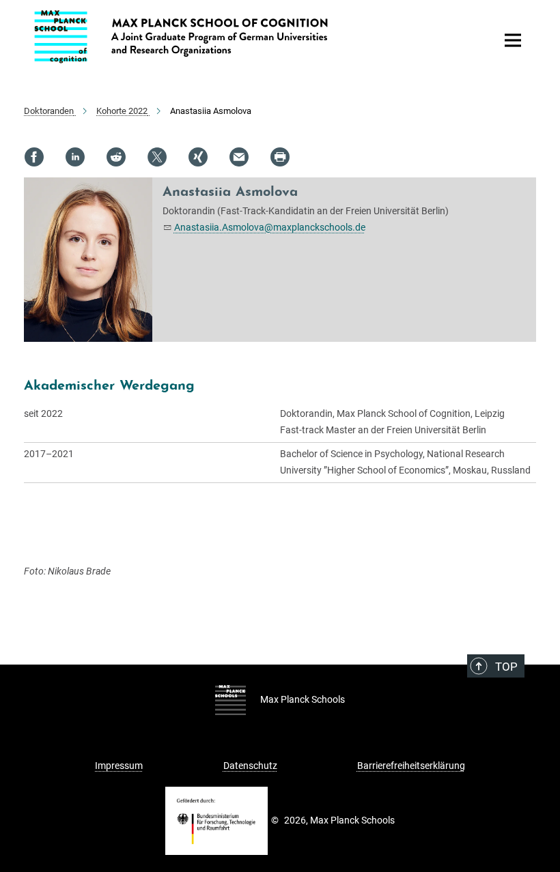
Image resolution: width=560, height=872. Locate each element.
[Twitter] (157, 157)
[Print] (280, 157)
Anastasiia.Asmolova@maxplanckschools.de (269, 227)
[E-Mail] (239, 157)
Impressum (119, 765)
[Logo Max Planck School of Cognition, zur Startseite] (256, 36)
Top (506, 666)
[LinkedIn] (75, 157)
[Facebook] (34, 157)
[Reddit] (116, 157)
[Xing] (198, 157)
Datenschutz (250, 765)
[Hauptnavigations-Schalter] (513, 40)
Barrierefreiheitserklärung (411, 765)
